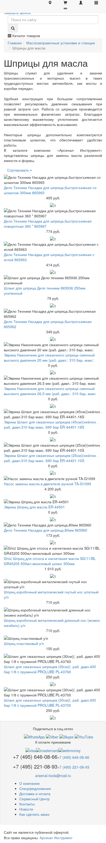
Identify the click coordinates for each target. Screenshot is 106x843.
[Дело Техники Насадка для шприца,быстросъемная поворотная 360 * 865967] (53, 213)
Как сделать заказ (34, 814)
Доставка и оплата (34, 793)
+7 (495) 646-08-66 (73, 757)
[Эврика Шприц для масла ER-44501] (53, 501)
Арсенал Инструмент (56, 837)
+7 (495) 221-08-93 (73, 767)
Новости (26, 809)
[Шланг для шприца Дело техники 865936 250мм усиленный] (53, 280)
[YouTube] (84, 736)
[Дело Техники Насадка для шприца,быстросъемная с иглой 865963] (53, 247)
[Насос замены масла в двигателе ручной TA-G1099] (53, 478)
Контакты (27, 803)
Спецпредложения (35, 788)
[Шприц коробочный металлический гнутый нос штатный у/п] (53, 584)
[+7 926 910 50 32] (34, 736)
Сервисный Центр (34, 798)
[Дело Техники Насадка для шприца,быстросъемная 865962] (53, 314)
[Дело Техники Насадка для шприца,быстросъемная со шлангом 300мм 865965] (53, 180)
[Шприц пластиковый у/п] (53, 638)
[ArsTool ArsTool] (66, 736)
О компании (29, 783)
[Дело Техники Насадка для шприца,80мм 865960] (53, 524)
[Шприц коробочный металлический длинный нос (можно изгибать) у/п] (53, 612)
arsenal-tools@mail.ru (53, 775)
